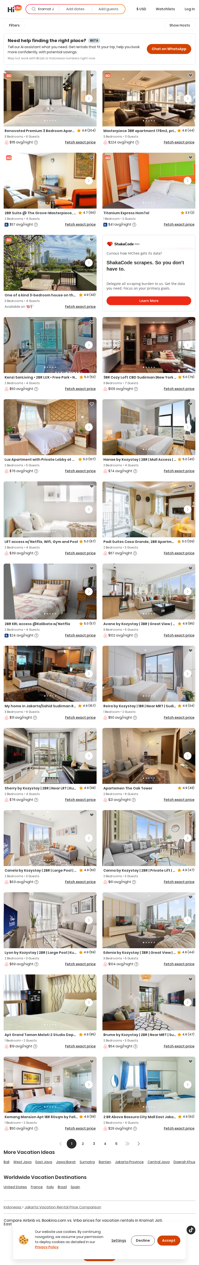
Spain (75, 1187)
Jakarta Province (129, 1161)
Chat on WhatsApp (169, 48)
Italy (50, 1187)
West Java (22, 1161)
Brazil (62, 1187)
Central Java (159, 1161)
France (37, 1187)
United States (15, 1187)
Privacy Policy (46, 1247)
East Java (43, 1161)
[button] (141, 9)
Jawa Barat (66, 1161)
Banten (105, 1161)
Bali (6, 1161)
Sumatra (87, 1161)
